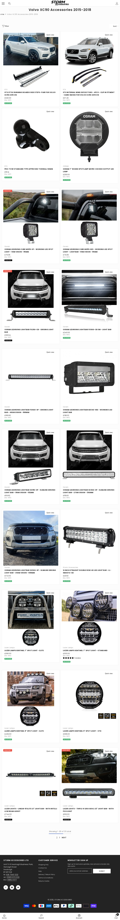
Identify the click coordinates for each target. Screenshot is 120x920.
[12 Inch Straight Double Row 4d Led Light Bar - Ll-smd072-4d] (89, 538)
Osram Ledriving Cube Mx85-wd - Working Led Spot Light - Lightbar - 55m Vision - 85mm (88, 250)
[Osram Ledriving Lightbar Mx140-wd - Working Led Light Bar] (89, 377)
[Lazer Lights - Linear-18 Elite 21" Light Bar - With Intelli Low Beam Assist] (30, 776)
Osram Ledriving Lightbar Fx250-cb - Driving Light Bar (29, 330)
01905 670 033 (13, 877)
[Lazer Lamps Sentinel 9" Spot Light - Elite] (30, 698)
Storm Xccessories (70, 567)
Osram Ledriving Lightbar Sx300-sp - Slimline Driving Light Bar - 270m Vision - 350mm (88, 491)
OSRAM (66, 166)
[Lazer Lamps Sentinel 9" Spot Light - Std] (89, 698)
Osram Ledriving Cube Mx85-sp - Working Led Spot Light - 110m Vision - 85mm (28, 250)
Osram (7, 246)
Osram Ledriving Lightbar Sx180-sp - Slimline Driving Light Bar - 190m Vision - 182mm (29, 491)
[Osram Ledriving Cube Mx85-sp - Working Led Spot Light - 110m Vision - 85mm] (30, 217)
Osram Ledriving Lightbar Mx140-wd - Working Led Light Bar (87, 411)
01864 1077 (12, 880)
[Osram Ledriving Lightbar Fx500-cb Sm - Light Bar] (89, 297)
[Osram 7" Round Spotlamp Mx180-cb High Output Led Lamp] (89, 136)
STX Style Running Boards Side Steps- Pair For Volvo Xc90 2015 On (30, 93)
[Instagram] (12, 887)
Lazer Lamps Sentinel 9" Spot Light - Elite (24, 731)
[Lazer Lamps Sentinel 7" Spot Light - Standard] (89, 618)
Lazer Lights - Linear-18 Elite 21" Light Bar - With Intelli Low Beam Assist (30, 810)
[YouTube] (18, 887)
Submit (102, 871)
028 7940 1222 (12, 874)
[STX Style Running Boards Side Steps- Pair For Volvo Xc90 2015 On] (30, 60)
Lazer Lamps (9, 647)
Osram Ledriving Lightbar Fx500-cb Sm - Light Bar (87, 329)
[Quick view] (56, 35)
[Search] (9, 3)
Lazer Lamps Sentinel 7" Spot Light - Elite (24, 650)
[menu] (3, 3)
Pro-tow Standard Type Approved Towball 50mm (28, 169)
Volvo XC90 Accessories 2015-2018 (22, 14)
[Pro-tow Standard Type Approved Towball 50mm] (30, 136)
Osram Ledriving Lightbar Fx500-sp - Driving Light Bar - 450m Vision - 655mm (28, 411)
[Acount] (117, 3)
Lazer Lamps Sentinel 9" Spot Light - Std (82, 731)
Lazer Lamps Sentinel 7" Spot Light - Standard (85, 650)
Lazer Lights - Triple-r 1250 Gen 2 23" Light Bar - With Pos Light (88, 810)
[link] (41, 916)
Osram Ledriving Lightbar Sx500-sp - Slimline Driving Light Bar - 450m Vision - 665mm (30, 571)
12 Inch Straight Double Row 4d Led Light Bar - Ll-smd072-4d (87, 571)
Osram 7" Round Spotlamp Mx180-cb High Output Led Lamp (88, 170)
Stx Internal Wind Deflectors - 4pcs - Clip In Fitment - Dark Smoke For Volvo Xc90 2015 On (88, 93)
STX (5, 89)
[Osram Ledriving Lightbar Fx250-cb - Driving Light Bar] (30, 297)
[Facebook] (6, 887)
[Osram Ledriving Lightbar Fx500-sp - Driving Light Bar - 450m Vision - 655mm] (30, 377)
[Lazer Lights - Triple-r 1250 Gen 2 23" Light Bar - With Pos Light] (89, 776)
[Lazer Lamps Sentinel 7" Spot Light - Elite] (30, 618)
